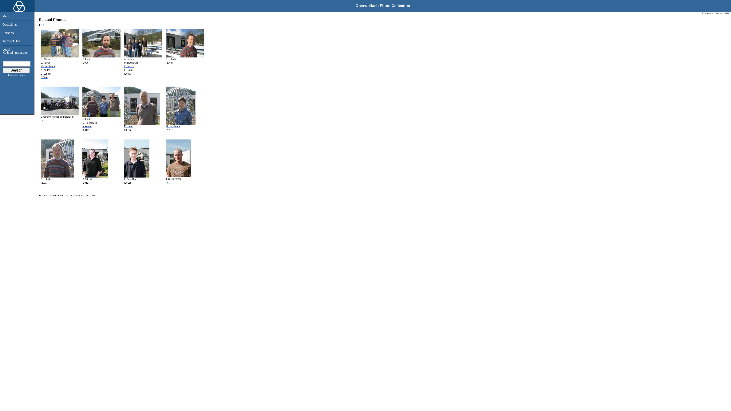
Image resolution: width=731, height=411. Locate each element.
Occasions (9, 24)
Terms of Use (11, 41)
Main (5, 16)
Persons (8, 33)
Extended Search (17, 75)
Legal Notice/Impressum (14, 51)
